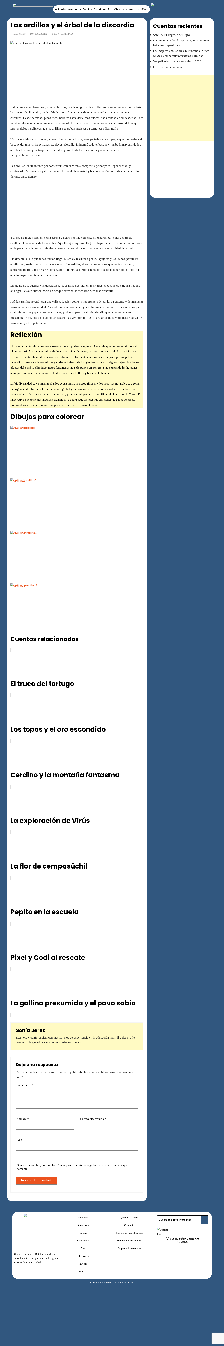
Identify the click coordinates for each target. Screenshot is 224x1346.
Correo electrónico (93, 1118)
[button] (83, 1271)
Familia (87, 9)
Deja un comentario (63, 34)
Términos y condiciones (129, 1232)
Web (19, 1139)
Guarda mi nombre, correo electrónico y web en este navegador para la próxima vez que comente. (72, 1167)
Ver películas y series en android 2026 (177, 61)
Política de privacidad (129, 1240)
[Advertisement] (77, 78)
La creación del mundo (167, 67)
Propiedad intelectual (129, 1248)
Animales (60, 9)
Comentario (25, 1085)
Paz (110, 9)
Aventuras (74, 9)
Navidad (133, 9)
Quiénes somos (129, 1217)
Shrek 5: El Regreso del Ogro (171, 35)
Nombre (22, 1118)
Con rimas (99, 9)
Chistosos (120, 9)
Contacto (129, 1225)
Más (143, 9)
